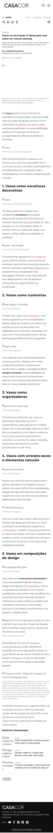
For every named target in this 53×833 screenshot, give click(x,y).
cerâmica (28, 222)
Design (47, 17)
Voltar (8, 17)
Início (27, 17)
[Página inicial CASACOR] (16, 5)
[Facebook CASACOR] (14, 822)
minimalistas (9, 530)
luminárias (32, 316)
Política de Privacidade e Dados (26, 829)
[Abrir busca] (43, 5)
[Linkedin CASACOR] (22, 822)
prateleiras (34, 586)
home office (8, 436)
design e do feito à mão (31, 124)
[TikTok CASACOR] (27, 822)
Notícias (37, 17)
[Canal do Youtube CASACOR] (9, 822)
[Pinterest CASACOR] (18, 822)
